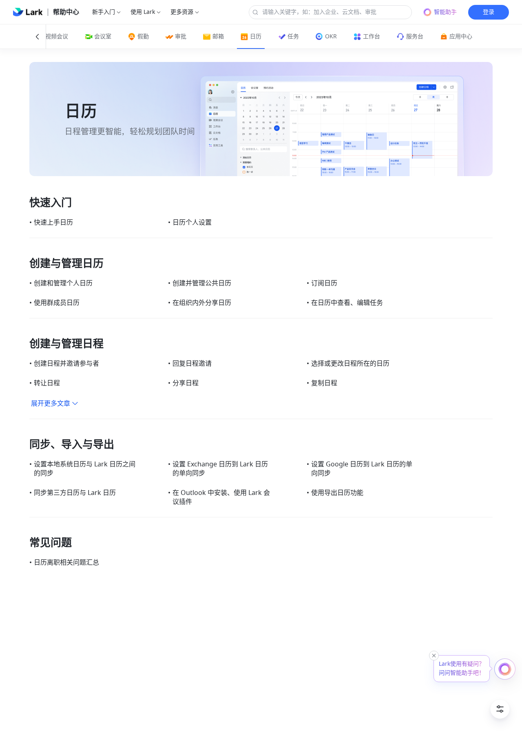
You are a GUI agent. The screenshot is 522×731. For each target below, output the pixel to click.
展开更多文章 (50, 404)
